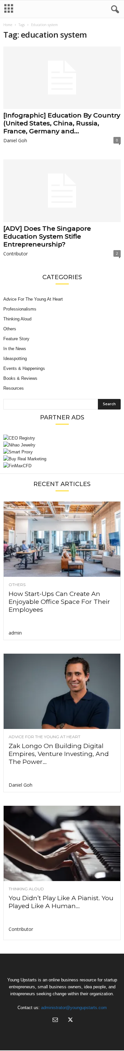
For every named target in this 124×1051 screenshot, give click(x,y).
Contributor (15, 253)
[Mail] (55, 1020)
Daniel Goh (15, 140)
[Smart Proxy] (62, 451)
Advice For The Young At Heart (33, 299)
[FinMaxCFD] (62, 465)
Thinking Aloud (17, 318)
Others (9, 328)
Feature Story (16, 338)
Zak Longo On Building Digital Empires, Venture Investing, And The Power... (59, 754)
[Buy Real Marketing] (62, 458)
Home (7, 24)
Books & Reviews (20, 378)
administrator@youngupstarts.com (74, 1007)
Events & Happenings (24, 368)
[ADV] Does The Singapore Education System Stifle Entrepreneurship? (47, 236)
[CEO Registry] (62, 438)
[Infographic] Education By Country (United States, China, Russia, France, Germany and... (61, 123)
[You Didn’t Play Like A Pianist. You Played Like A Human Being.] (62, 843)
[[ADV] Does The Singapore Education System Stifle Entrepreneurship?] (62, 190)
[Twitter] (70, 1020)
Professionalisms (19, 309)
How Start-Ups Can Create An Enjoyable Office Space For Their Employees (59, 601)
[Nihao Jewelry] (62, 445)
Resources (13, 388)
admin (15, 633)
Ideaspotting (15, 358)
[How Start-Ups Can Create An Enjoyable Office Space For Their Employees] (62, 539)
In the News (14, 348)
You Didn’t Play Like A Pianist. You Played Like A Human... (61, 902)
